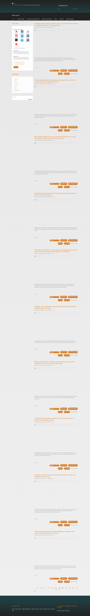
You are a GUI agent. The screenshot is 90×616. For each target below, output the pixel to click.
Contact (61, 19)
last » (60, 589)
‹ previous (42, 588)
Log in (60, 73)
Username (16, 50)
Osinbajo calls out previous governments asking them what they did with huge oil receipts (55, 307)
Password (15, 56)
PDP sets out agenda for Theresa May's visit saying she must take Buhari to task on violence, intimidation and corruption (55, 251)
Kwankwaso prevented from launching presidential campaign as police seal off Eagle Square (55, 194)
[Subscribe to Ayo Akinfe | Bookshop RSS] (56, 590)
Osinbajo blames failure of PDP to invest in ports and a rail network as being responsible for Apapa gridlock (56, 24)
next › (56, 589)
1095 (76, 588)
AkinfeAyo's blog (73, 70)
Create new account (19, 62)
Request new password (20, 64)
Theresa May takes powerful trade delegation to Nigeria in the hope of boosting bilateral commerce (54, 532)
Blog (55, 19)
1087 (49, 588)
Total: (74, 8)
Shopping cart (17, 90)
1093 (70, 588)
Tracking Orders (46, 609)
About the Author (47, 19)
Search (15, 88)
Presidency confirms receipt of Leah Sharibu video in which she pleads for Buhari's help (54, 476)
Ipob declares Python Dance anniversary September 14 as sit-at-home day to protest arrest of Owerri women (55, 137)
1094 (73, 588)
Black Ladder (20, 19)
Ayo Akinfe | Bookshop (18, 5)
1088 (52, 588)
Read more (64, 71)
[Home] (34, 3)
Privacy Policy (70, 19)
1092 (66, 588)
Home (13, 19)
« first (37, 588)
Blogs (16, 79)
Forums (16, 83)
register (67, 73)
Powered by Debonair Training (63, 610)
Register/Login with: (18, 29)
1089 (56, 588)
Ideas (16, 85)
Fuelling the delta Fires (33, 19)
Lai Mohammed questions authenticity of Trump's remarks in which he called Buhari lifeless (54, 419)
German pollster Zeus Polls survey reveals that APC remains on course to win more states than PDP (54, 81)
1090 (59, 588)
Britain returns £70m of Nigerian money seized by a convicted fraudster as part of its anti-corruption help (54, 362)
